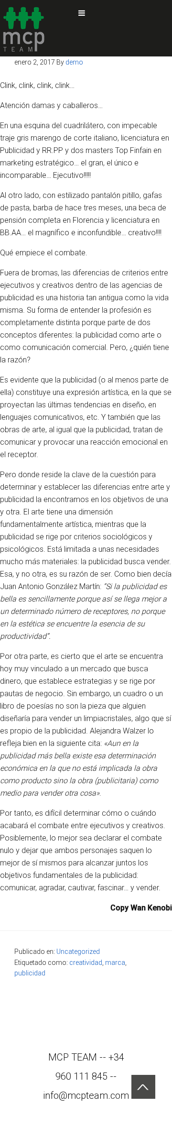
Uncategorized (78, 951)
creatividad (85, 962)
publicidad (29, 973)
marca (115, 962)
